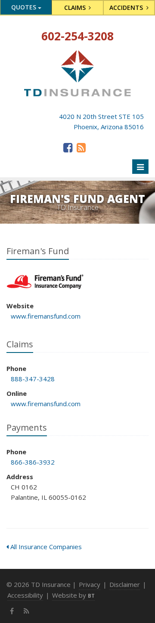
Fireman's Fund (45, 282)
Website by (73, 595)
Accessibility (25, 595)
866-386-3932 (33, 462)
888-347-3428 (33, 378)
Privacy (89, 584)
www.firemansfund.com (46, 316)
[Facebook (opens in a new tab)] (67, 147)
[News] (81, 147)
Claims (75, 7)
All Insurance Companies (45, 546)
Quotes (24, 7)
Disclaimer (124, 584)
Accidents (127, 7)
